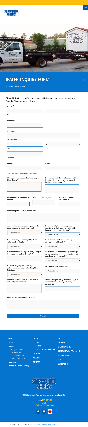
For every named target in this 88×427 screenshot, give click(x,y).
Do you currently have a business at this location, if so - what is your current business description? (61, 180)
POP (59, 359)
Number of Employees (42, 198)
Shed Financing (64, 347)
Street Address (12, 139)
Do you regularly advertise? (56, 266)
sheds (37, 342)
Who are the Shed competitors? (21, 298)
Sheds (11, 346)
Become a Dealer (65, 355)
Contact (36, 362)
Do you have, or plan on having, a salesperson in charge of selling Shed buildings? (22, 268)
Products (11, 342)
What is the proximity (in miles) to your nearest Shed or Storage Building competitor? (61, 282)
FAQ (59, 338)
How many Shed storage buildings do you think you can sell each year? (24, 253)
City (8, 148)
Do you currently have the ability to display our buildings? (59, 241)
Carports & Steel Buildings (19, 365)
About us (36, 358)
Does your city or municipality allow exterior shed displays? (22, 241)
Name (10, 106)
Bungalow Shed (17, 349)
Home (6, 86)
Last (46, 115)
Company (11, 121)
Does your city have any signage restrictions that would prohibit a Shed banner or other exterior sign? (61, 228)
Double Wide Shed (18, 358)
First (9, 115)
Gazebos (12, 362)
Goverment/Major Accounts (69, 351)
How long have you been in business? (18, 198)
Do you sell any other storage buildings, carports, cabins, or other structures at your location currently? (61, 254)
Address (10, 131)
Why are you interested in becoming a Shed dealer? (23, 179)
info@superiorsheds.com (44, 405)
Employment (63, 364)
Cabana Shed (16, 352)
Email (48, 163)
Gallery (36, 338)
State (47, 149)
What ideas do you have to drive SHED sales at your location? (22, 281)
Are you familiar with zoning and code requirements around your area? (23, 227)
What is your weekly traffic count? (66, 198)
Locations (37, 353)
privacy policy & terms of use (46, 424)
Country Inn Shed (17, 355)
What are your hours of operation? (21, 211)
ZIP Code (10, 157)
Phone (10, 163)
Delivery (61, 342)
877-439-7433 (47, 400)
